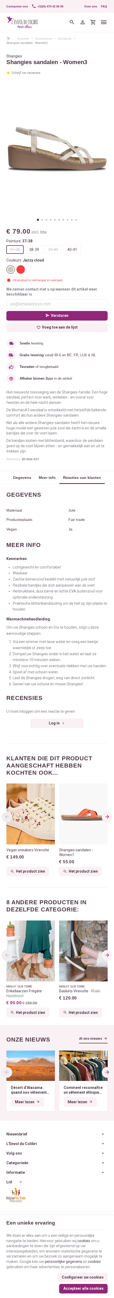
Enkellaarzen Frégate (24, 993)
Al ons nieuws (90, 1038)
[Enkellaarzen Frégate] (30, 950)
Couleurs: (25, 260)
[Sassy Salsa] (20, 269)
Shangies (14, 56)
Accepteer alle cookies (83, 1288)
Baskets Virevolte (79, 991)
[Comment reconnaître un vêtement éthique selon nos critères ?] (83, 1066)
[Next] (107, 817)
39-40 (53, 249)
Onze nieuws (28, 1039)
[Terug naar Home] (8, 38)
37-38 (15, 249)
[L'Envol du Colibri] (22, 22)
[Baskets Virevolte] (83, 950)
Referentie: (13, 459)
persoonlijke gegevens (63, 1261)
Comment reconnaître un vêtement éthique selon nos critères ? (83, 1090)
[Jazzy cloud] (10, 269)
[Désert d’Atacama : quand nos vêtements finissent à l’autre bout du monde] (30, 1066)
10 (76, 220)
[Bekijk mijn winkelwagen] (93, 22)
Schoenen (65, 38)
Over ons (90, 6)
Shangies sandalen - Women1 (76, 852)
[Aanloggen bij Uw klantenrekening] (82, 22)
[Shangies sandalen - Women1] (83, 813)
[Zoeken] (72, 22)
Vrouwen (23, 38)
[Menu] (103, 22)
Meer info (47, 477)
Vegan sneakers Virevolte (27, 850)
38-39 (34, 249)
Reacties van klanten (82, 477)
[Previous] (7, 817)
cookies (83, 1241)
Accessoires (43, 38)
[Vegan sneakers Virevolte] (30, 813)
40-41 (72, 249)
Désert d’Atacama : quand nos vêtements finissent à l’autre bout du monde (30, 1090)
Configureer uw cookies (83, 1277)
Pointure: (19, 241)
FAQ (104, 6)
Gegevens (22, 477)
